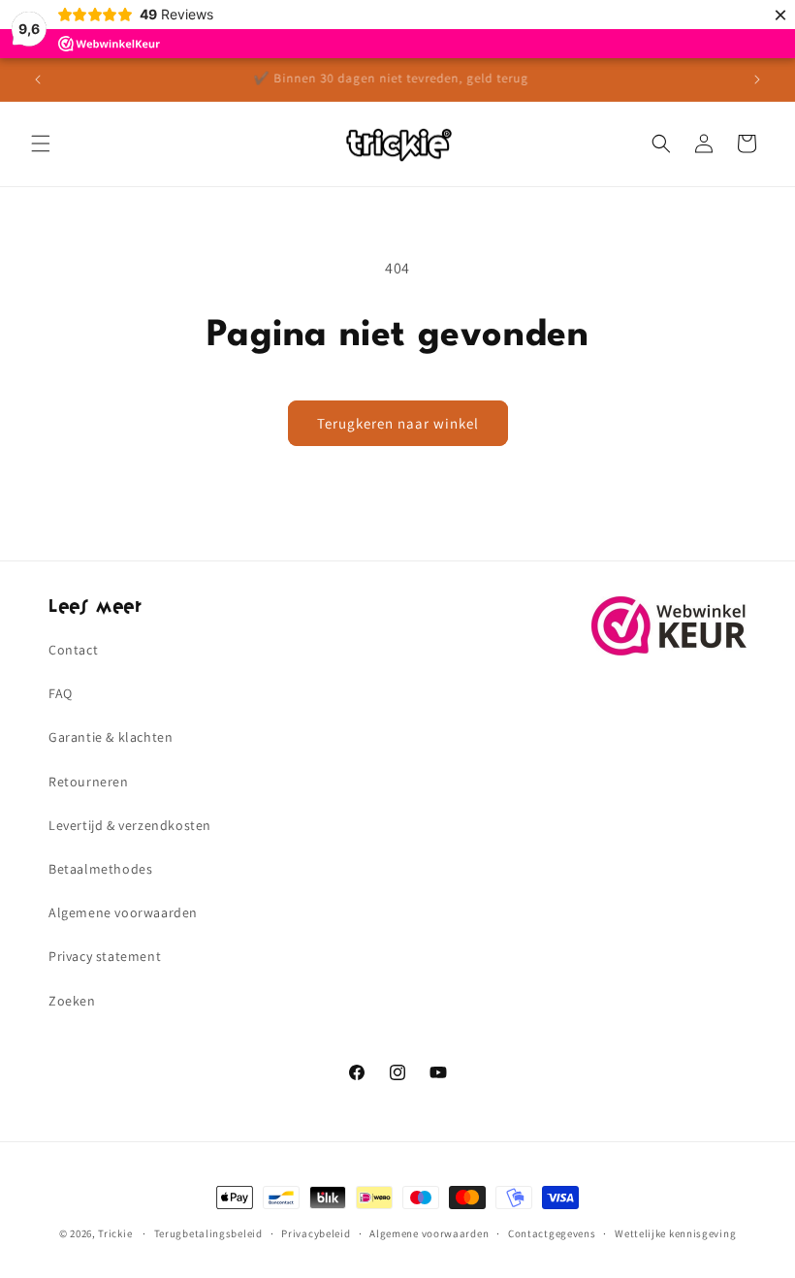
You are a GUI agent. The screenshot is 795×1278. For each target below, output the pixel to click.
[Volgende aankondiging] (757, 79)
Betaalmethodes (100, 869)
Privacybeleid (315, 1233)
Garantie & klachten (110, 737)
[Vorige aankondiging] (37, 79)
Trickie (115, 1233)
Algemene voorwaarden (123, 912)
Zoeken (72, 1000)
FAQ (60, 693)
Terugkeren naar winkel (398, 423)
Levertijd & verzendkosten (129, 825)
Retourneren (88, 781)
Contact (73, 649)
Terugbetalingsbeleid (208, 1233)
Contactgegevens (552, 1233)
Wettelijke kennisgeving (675, 1233)
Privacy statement (104, 956)
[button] (40, 143)
